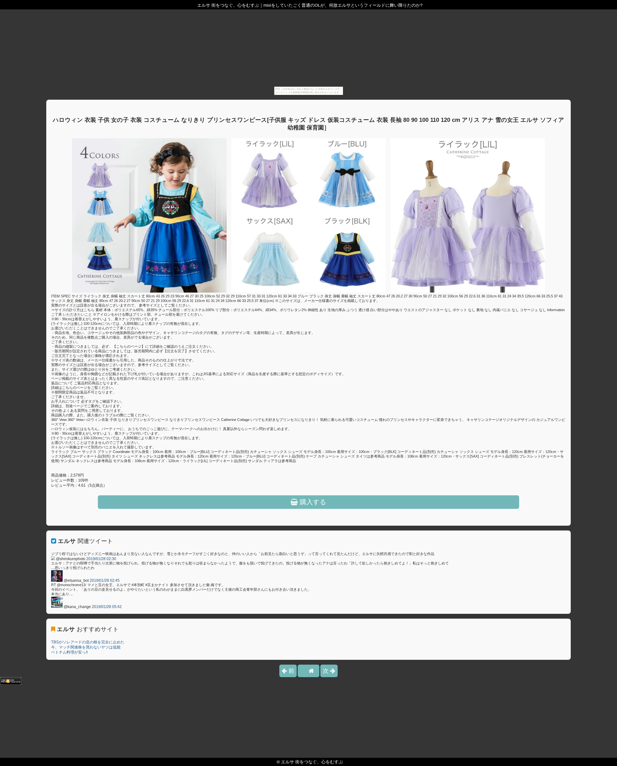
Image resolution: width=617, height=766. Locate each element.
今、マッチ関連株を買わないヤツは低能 (86, 647)
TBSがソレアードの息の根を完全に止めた (87, 642)
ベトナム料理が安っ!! (69, 652)
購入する (312, 502)
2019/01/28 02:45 (105, 580)
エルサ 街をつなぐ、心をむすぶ (312, 761)
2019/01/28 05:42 (107, 607)
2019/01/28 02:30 (101, 559)
